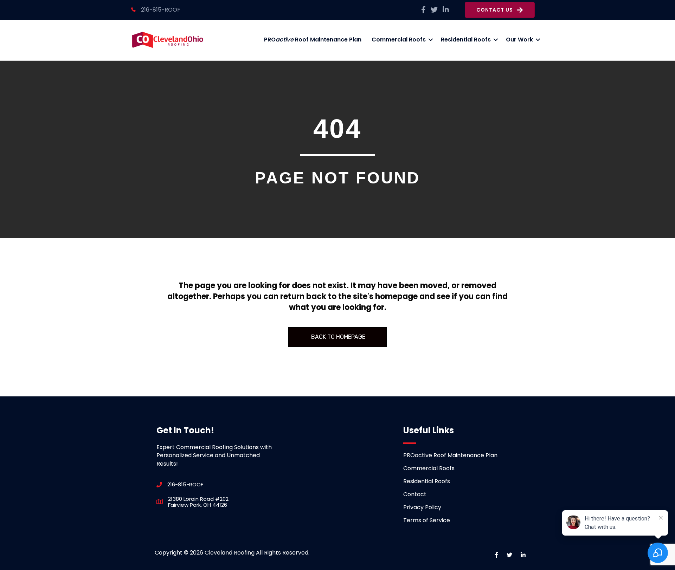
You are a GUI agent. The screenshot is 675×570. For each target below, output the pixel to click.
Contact (414, 494)
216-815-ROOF (160, 10)
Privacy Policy (422, 507)
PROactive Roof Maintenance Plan (450, 455)
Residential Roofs (466, 39)
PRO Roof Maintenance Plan (312, 39)
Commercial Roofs (399, 39)
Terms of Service (426, 520)
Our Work (519, 39)
